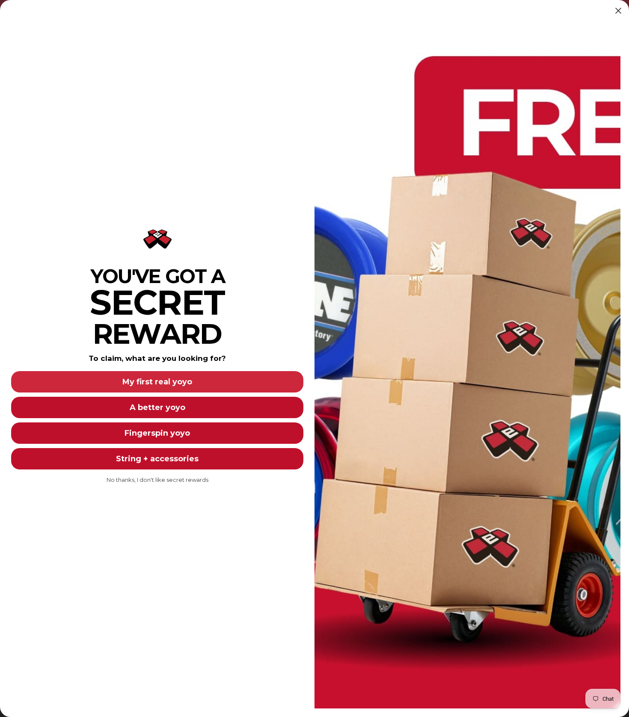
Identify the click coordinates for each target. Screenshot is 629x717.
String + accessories (157, 458)
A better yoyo (157, 407)
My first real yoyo (157, 382)
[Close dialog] (618, 10)
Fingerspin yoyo (157, 433)
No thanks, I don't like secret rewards (157, 479)
